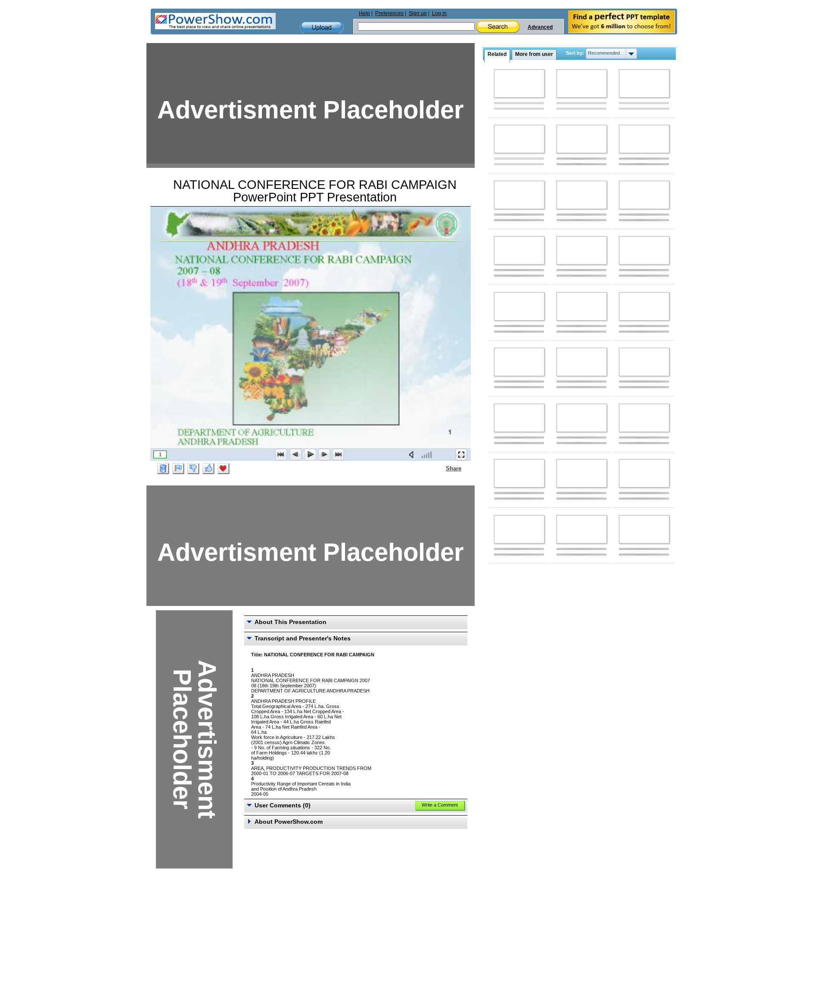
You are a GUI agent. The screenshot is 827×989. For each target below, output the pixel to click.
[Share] (440, 468)
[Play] (309, 454)
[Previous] (295, 454)
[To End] (338, 454)
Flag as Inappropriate (178, 468)
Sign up (418, 13)
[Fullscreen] (461, 454)
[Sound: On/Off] (413, 454)
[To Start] (281, 454)
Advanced (540, 27)
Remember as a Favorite (224, 468)
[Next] (323, 454)
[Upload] (322, 27)
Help (364, 13)
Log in (439, 13)
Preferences (389, 13)
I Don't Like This (193, 468)
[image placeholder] (519, 83)
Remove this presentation (163, 468)
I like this (208, 468)
